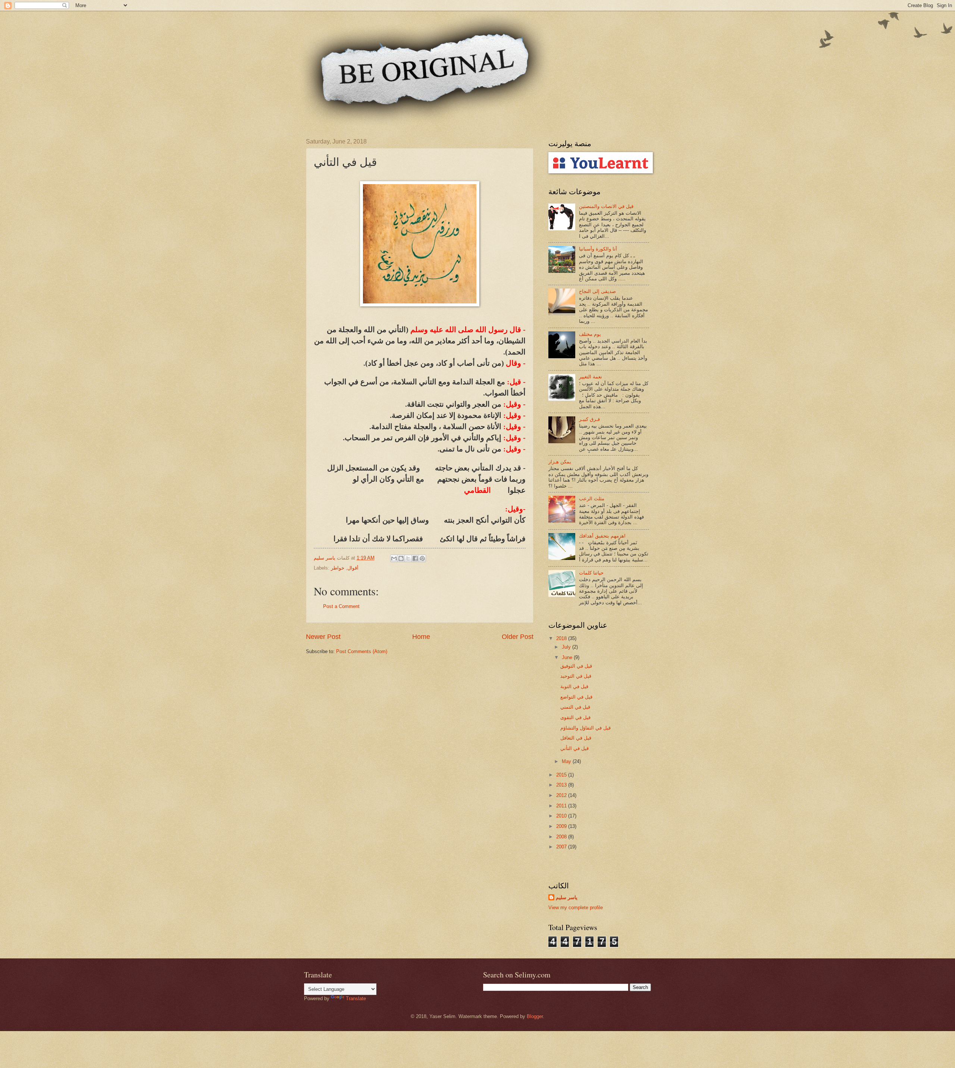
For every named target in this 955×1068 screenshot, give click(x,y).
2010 (562, 816)
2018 (562, 638)
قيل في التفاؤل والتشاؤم (585, 728)
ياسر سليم (566, 897)
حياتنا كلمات (591, 573)
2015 (562, 775)
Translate (356, 998)
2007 (562, 847)
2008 (562, 836)
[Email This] (394, 558)
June (568, 657)
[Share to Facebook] (415, 558)
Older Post (517, 636)
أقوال (352, 568)
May (567, 761)
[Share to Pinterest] (422, 558)
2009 (562, 826)
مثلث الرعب (591, 498)
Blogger (535, 1016)
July (567, 647)
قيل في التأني (574, 748)
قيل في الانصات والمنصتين (606, 206)
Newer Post (323, 636)
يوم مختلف (590, 334)
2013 (562, 785)
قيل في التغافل (575, 738)
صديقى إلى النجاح (597, 291)
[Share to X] (408, 558)
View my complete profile (575, 907)
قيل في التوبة (574, 686)
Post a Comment (341, 606)
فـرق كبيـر (589, 419)
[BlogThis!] (401, 558)
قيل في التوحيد (575, 676)
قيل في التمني (575, 707)
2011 (562, 806)
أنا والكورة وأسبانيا (598, 249)
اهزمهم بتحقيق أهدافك (602, 536)
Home (421, 636)
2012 (562, 795)
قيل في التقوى (575, 717)
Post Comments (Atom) (361, 651)
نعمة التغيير (590, 376)
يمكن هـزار (559, 461)
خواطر (337, 568)
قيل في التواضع (576, 697)
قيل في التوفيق (576, 666)
